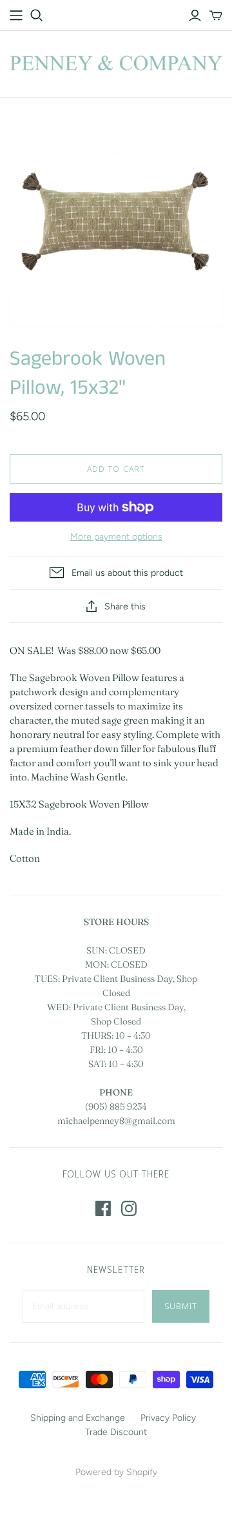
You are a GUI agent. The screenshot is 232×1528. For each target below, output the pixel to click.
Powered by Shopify (116, 1472)
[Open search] (36, 15)
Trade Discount (116, 1432)
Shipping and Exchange (77, 1417)
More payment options (116, 536)
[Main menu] (16, 15)
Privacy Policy (168, 1417)
